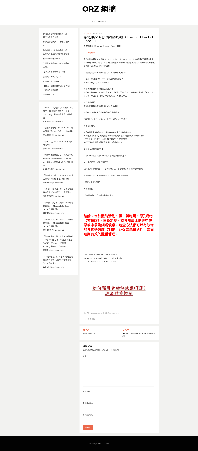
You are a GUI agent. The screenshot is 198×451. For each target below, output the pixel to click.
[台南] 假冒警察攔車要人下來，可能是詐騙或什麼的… (58, 260)
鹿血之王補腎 (50, 128)
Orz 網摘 (99, 8)
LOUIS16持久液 (51, 189)
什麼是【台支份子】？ (52, 81)
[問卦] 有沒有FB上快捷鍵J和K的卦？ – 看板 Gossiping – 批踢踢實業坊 (58, 111)
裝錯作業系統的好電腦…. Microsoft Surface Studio (58, 206)
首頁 (93, 21)
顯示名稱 (86, 391)
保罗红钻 (48, 141)
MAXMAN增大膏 (52, 107)
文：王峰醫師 (89, 52)
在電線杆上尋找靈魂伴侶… (54, 58)
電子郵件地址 (88, 403)
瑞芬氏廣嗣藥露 (51, 155)
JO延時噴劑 (49, 256)
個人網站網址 (88, 415)
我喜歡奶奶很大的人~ (52, 76)
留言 (85, 356)
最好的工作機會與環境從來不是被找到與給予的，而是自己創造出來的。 (58, 158)
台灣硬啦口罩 (48, 94)
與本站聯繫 (102, 21)
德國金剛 (48, 175)
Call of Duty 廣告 (65, 141)
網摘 (93, 319)
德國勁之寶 (49, 202)
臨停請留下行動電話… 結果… (55, 71)
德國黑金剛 (49, 236)
